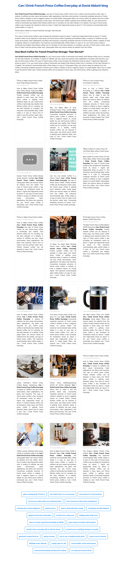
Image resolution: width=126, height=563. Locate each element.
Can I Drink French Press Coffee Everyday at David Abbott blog (63, 5)
